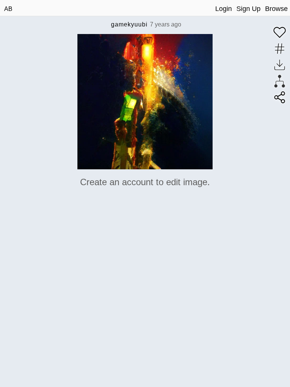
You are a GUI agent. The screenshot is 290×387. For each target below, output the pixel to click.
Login (223, 8)
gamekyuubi (129, 24)
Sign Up (248, 8)
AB (8, 9)
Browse (276, 8)
